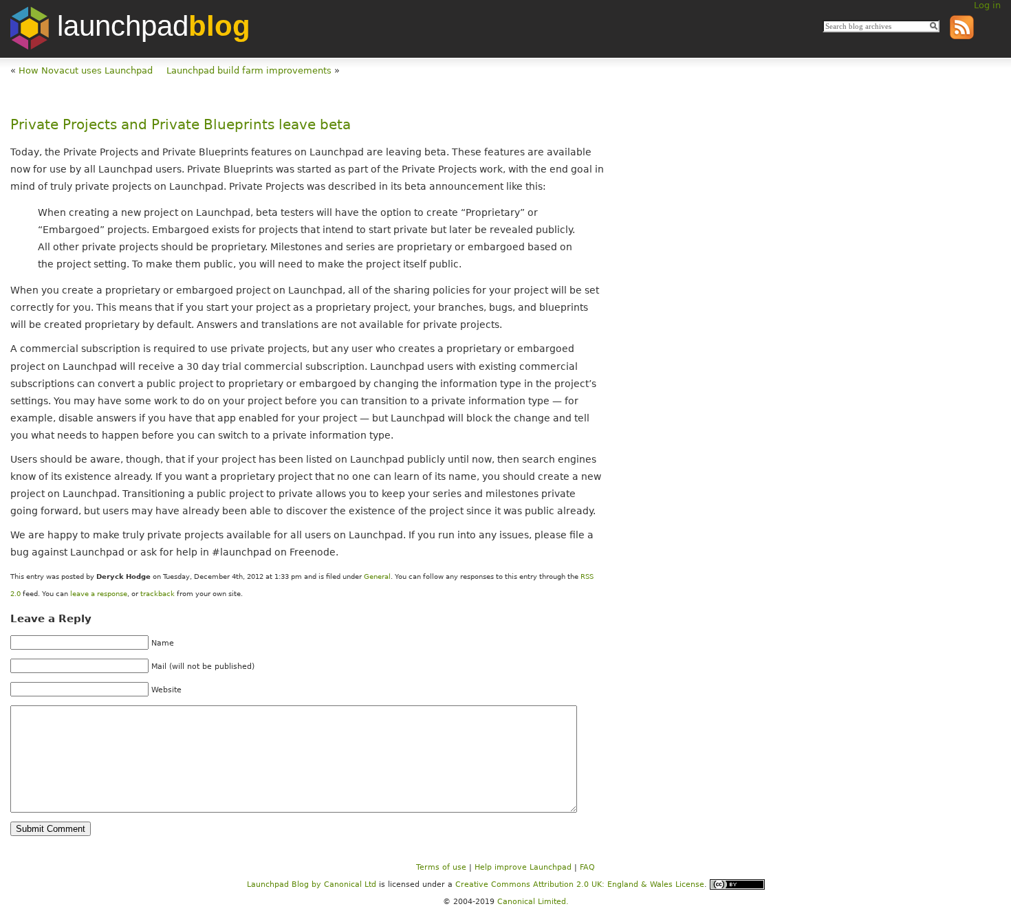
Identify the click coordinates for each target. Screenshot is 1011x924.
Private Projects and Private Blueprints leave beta (180, 125)
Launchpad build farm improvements (248, 70)
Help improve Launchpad (523, 867)
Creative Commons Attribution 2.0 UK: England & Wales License (579, 884)
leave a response (98, 593)
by (285, 884)
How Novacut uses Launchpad (86, 70)
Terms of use (441, 867)
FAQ (587, 867)
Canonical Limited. (533, 901)
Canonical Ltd (350, 884)
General (377, 576)
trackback (157, 593)
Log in (987, 5)
